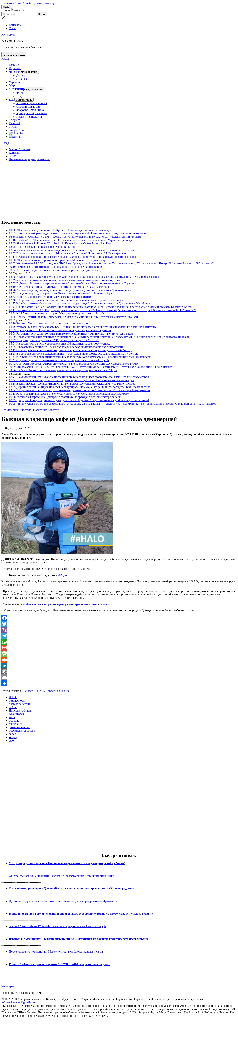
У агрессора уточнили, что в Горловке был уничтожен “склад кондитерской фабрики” (67, 863)
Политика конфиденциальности (29, 159)
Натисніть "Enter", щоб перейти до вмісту (27, 3)
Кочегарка (8, 34)
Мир (12, 85)
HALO (13, 697)
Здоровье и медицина (30, 110)
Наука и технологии (29, 116)
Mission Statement (19, 149)
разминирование (19, 727)
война (13, 707)
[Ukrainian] (16, 133)
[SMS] (119, 654)
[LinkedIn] (119, 665)
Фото (19, 92)
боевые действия (19, 703)
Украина (14, 82)
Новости (51, 690)
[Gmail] (119, 648)
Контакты (15, 25)
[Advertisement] (113, 190)
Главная (14, 64)
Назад (5, 58)
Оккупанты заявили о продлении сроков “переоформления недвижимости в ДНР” (61, 875)
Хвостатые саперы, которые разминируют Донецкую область (67, 604)
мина (12, 717)
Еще (11, 99)
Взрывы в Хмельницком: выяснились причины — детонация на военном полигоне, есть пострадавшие (78, 938)
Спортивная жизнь (28, 106)
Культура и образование (31, 113)
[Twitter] (119, 624)
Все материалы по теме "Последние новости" (30, 410)
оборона (14, 720)
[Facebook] (119, 618)
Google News (17, 130)
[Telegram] (119, 636)
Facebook (14, 123)
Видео (20, 96)
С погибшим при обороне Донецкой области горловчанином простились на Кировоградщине (71, 888)
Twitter (13, 126)
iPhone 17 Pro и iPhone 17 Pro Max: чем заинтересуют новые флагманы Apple (57, 926)
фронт (13, 740)
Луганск (21, 78)
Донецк (21, 75)
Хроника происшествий (31, 103)
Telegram (14, 120)
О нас (12, 28)
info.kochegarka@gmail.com (18, 1002)
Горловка (15, 68)
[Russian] (15, 136)
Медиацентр (17, 89)
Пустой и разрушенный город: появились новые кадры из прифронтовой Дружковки (63, 901)
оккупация (15, 723)
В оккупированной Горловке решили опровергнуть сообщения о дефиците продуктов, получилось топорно (81, 913)
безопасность (17, 700)
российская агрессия (22, 730)
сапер (12, 733)
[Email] (119, 677)
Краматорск (16, 713)
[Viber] (119, 630)
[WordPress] (119, 671)
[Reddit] (119, 660)
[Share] (119, 683)
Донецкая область (20, 710)
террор (13, 737)
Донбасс (14, 71)
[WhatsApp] (119, 642)
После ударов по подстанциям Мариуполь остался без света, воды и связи (56, 951)
